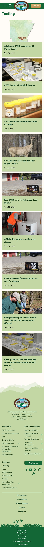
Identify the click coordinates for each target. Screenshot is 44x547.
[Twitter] (35, 469)
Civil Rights (22, 539)
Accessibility (22, 536)
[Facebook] (26, 469)
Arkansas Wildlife (31, 430)
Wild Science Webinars (33, 454)
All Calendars (7, 472)
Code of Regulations (9, 488)
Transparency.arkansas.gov (22, 541)
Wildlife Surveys (22, 503)
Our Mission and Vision (10, 433)
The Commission (8, 430)
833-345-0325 (22, 419)
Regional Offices (8, 440)
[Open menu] (5, 6)
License (36, 6)
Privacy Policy (22, 530)
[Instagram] (39, 469)
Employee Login (22, 544)
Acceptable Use (22, 533)
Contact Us (33, 463)
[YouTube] (30, 470)
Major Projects (7, 475)
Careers (22, 507)
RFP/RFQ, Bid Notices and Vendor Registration (10, 449)
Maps (4, 469)
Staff (3, 437)
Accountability (7, 455)
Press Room (22, 499)
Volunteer (22, 511)
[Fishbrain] (33, 473)
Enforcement (22, 495)
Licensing (5, 466)
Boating (5, 479)
